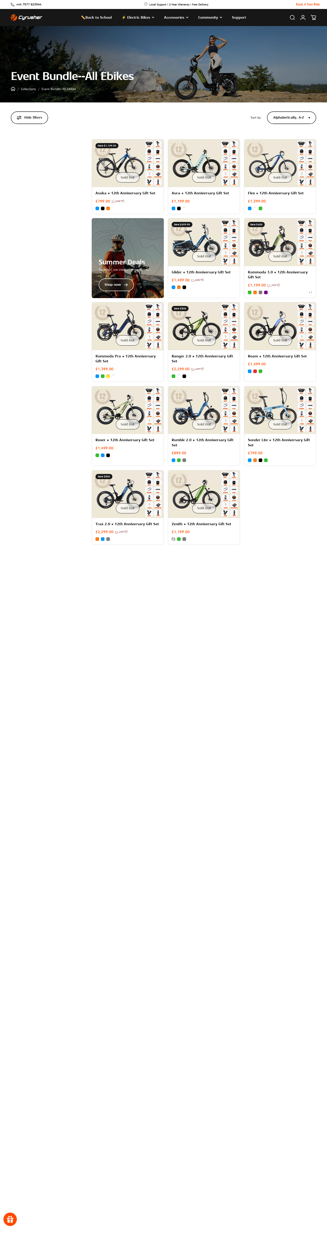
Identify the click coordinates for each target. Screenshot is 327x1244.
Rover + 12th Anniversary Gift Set (125, 440)
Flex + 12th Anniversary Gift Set (276, 193)
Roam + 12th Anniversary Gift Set (277, 356)
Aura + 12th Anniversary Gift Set (200, 193)
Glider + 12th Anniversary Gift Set (201, 272)
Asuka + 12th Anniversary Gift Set (125, 193)
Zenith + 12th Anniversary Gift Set (201, 524)
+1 (310, 292)
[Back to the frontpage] (13, 89)
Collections (28, 89)
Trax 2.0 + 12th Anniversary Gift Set (127, 524)
